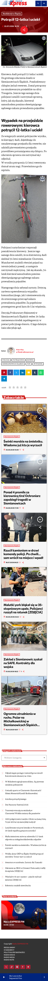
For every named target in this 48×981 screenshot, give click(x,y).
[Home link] (14, 3)
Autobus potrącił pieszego (15, 799)
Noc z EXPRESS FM (14, 921)
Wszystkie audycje (10, 917)
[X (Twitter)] (6, 967)
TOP (28, 364)
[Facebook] (22, 967)
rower (30, 360)
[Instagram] (17, 967)
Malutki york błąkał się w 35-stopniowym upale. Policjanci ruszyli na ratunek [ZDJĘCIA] (23, 608)
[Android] (28, 967)
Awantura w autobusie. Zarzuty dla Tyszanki (23, 862)
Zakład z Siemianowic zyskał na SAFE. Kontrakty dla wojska (23, 663)
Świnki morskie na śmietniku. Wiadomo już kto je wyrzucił (23, 443)
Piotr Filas (20, 350)
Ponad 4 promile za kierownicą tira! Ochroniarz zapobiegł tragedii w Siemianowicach (22, 497)
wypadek (38, 364)
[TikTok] (11, 967)
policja (5, 360)
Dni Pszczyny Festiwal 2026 (16, 805)
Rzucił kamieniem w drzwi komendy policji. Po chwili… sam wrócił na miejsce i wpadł (23, 554)
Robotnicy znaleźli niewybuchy (18, 885)
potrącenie (18, 360)
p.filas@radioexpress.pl (24, 352)
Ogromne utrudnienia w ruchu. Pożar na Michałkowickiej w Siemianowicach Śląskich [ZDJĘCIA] (20, 721)
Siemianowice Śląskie (12, 14)
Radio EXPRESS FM (20, 944)
